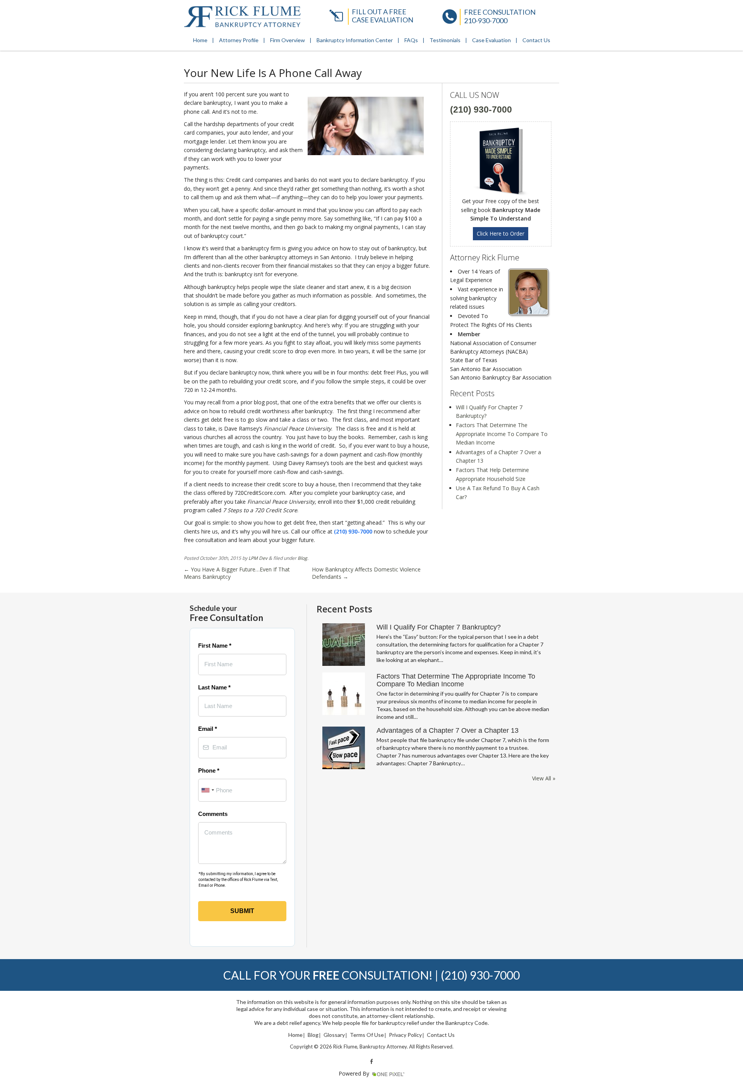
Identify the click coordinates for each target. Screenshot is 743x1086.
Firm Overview (287, 40)
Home (200, 40)
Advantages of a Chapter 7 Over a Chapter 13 (448, 730)
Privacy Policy (405, 1035)
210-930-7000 (485, 20)
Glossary (334, 1035)
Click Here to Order (500, 233)
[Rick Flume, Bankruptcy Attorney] (242, 16)
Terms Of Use (367, 1035)
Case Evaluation (491, 40)
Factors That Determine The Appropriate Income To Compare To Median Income (502, 433)
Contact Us (536, 40)
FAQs (411, 40)
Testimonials (445, 40)
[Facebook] (371, 1060)
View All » (543, 778)
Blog (302, 558)
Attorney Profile (239, 40)
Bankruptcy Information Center (355, 40)
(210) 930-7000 (353, 531)
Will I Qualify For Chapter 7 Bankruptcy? (439, 627)
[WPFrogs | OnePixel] (387, 1073)
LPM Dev (257, 558)
